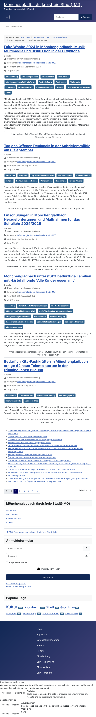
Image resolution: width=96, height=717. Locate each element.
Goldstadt (11, 613)
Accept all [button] (6, 693)
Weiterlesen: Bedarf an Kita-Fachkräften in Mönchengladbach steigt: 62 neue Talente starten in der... (48, 421)
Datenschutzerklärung (48, 640)
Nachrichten (12, 514)
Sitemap (41, 645)
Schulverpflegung (57, 316)
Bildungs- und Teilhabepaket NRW (20, 311)
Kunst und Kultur (83, 175)
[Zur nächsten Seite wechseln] (33, 491)
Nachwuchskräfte (13, 401)
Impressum (42, 634)
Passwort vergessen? (16, 583)
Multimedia (75, 82)
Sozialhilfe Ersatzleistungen (49, 322)
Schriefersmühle (65, 175)
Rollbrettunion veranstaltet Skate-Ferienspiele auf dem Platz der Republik (42, 445)
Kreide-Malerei (76, 181)
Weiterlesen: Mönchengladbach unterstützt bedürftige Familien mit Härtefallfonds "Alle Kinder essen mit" (49, 353)
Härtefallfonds (40, 316)
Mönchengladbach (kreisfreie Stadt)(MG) (36, 62)
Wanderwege (29, 613)
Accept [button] (5, 704)
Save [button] (23, 712)
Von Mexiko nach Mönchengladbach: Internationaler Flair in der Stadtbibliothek (45, 472)
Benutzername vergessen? (18, 586)
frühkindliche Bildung (46, 395)
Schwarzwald (71, 613)
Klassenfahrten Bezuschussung (19, 322)
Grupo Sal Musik (25, 87)
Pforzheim (31, 607)
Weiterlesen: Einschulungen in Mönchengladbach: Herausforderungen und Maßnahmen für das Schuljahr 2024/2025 (49, 268)
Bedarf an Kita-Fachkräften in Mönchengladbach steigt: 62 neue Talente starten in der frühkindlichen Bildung (46, 365)
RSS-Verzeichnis (13, 518)
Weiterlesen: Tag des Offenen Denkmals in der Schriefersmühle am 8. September (45, 208)
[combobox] (66, 17)
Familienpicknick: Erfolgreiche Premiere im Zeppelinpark (34, 481)
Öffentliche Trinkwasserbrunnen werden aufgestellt (32, 457)
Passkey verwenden (50, 569)
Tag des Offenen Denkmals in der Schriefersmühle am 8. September (47, 148)
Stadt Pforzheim (50, 613)
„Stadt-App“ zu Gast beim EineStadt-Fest (27, 436)
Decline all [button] (20, 693)
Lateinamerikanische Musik (78, 87)
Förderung (10, 306)
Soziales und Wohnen (74, 322)
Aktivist (59, 87)
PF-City (40, 651)
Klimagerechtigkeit (44, 87)
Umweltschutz (48, 77)
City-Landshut (44, 667)
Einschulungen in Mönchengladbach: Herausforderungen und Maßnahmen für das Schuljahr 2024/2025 (42, 219)
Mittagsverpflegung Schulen (18, 316)
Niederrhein (61, 181)
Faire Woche (63, 77)
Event (8, 93)
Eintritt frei (10, 175)
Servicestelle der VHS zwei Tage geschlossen (29, 442)
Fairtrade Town (45, 82)
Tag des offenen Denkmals (42, 175)
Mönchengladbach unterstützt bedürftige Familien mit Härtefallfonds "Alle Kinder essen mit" (47, 278)
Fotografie (23, 175)
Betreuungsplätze (66, 395)
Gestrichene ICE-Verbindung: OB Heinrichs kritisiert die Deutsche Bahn (41, 469)
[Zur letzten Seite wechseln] (37, 491)
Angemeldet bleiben (18, 562)
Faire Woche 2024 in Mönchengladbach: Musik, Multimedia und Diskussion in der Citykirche (45, 49)
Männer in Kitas (31, 401)
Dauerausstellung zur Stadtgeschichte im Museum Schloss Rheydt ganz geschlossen (48, 478)
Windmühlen (46, 181)
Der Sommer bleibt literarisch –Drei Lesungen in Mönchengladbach (39, 460)
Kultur (11, 607)
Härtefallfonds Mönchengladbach (32, 306)
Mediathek (11, 510)
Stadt (50, 607)
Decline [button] (15, 704)
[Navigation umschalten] (7, 17)
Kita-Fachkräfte (26, 395)
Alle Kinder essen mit (60, 306)
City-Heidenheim (45, 661)
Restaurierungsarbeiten (26, 181)
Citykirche (10, 87)
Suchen (86, 17)
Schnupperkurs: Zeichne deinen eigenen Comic (30, 454)
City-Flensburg (44, 672)
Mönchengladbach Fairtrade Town (20, 82)
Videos (9, 522)
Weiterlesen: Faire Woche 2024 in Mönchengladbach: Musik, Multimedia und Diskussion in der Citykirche (48, 135)
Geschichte (67, 607)
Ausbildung (11, 395)
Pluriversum (61, 82)
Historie (9, 181)
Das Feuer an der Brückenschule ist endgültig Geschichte (35, 439)
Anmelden (48, 577)
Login (39, 629)
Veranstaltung (12, 77)
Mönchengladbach (30, 77)
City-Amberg (43, 656)
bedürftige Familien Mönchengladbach (55, 311)
